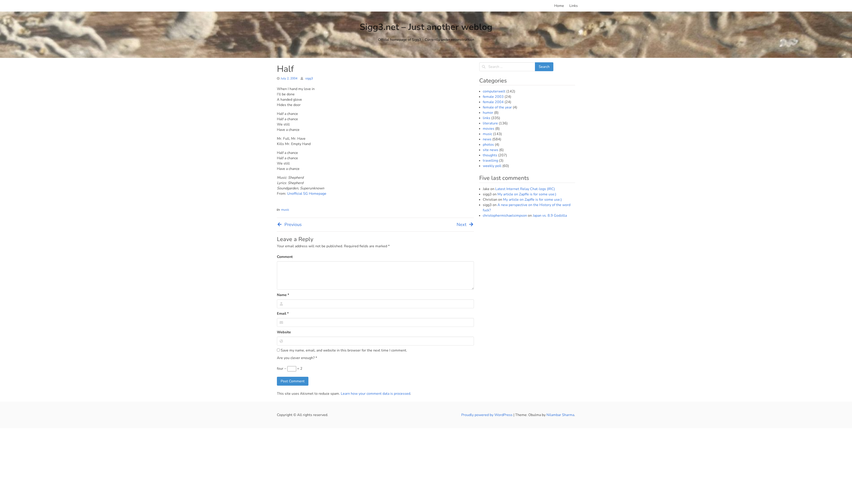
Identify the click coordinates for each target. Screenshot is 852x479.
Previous (293, 225)
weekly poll (492, 165)
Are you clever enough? (297, 357)
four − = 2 (289, 368)
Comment (285, 256)
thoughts (490, 155)
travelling (490, 160)
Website (284, 332)
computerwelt (494, 91)
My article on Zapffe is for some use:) (526, 194)
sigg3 (309, 78)
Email (283, 313)
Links (573, 5)
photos (488, 144)
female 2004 (493, 102)
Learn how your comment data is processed (375, 393)
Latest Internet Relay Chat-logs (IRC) (525, 188)
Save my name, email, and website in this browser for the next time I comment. (343, 350)
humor (488, 112)
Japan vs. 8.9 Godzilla (550, 215)
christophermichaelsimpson (505, 215)
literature (490, 123)
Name (283, 295)
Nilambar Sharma (560, 414)
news (487, 139)
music (285, 210)
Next (461, 225)
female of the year (497, 107)
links (486, 118)
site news (490, 149)
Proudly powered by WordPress (487, 414)
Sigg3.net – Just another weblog (426, 27)
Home (559, 5)
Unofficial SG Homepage (306, 193)
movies (488, 128)
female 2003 (493, 96)
